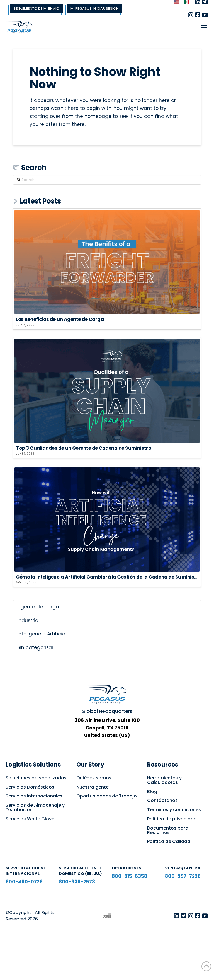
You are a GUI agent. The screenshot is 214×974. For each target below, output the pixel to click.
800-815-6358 (129, 876)
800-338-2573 (77, 881)
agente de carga (38, 606)
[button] (204, 27)
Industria (27, 620)
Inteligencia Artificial (42, 633)
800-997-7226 (183, 876)
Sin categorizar (35, 647)
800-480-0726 (24, 881)
